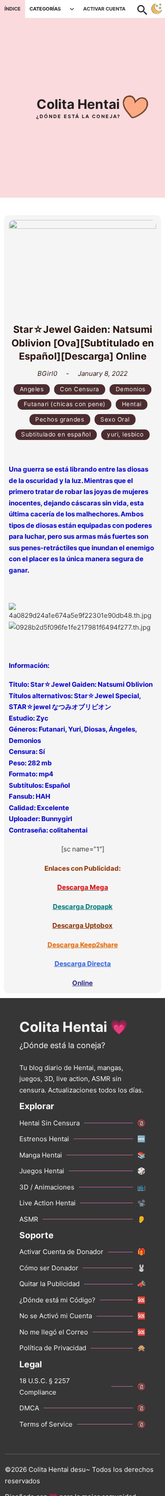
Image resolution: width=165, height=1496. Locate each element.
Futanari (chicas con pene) (65, 403)
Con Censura (79, 389)
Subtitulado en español (56, 434)
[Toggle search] (147, 9)
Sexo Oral (115, 419)
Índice (12, 9)
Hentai (132, 403)
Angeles (32, 389)
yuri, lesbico (125, 434)
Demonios (131, 389)
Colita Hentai (78, 104)
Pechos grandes (59, 419)
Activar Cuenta (104, 9)
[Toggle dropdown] (72, 9)
